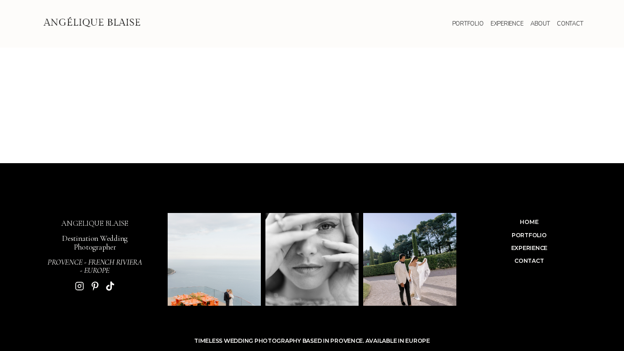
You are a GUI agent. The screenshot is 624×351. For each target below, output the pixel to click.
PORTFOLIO (468, 24)
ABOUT (540, 24)
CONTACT (570, 24)
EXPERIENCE (507, 24)
